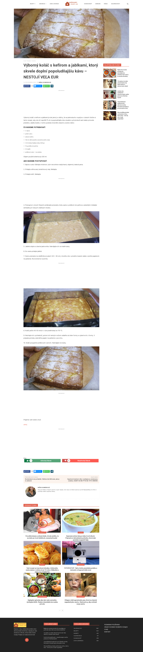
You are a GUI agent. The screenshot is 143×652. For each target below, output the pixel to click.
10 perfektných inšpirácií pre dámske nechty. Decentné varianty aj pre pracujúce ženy (123, 105)
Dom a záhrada (42, 596)
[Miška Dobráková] (30, 491)
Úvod (25, 60)
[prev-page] (60, 610)
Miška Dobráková (45, 82)
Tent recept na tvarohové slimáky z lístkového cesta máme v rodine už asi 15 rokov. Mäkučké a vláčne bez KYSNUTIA (42, 570)
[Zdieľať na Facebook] (27, 86)
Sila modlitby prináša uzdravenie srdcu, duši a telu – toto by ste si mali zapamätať (123, 115)
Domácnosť (81, 564)
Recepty (29, 60)
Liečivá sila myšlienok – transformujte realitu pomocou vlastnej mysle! (123, 94)
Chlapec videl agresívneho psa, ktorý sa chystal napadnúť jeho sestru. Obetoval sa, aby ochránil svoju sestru (81, 602)
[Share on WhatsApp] (46, 86)
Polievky (80, 532)
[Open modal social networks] (52, 86)
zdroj (25, 424)
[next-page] (62, 610)
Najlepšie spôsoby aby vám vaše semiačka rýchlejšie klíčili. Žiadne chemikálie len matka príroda (42, 602)
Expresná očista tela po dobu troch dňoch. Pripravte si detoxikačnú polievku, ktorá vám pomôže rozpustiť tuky (80, 538)
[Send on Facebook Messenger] (38, 86)
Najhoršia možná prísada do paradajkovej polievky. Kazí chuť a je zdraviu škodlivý (122, 73)
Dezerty (34, 60)
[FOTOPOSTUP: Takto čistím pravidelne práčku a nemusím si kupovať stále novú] (80, 553)
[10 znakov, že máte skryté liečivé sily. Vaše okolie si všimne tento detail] (109, 83)
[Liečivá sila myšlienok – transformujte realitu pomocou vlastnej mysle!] (109, 94)
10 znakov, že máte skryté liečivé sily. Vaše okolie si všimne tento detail (55, 633)
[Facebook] (27, 640)
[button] (127, 3)
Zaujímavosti (42, 532)
